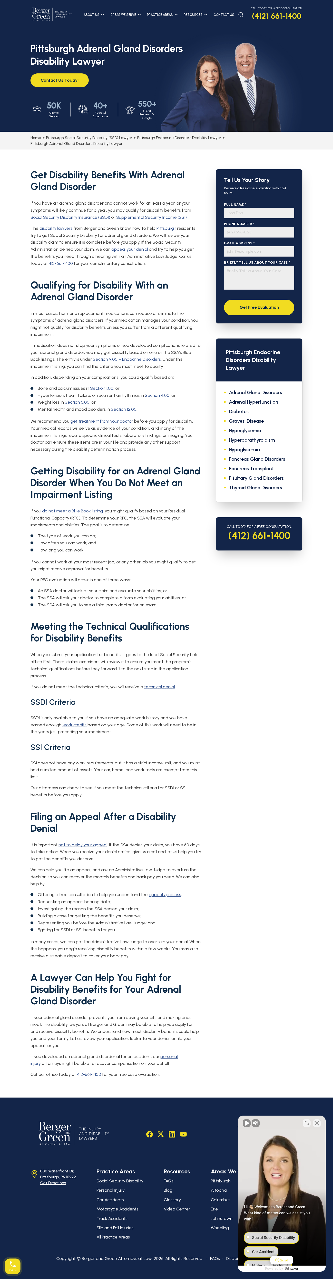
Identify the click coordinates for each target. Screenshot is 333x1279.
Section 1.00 (101, 388)
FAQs (169, 1181)
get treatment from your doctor (101, 421)
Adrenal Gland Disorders (255, 392)
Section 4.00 (157, 395)
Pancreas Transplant (251, 468)
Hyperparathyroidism (252, 440)
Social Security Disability (120, 1181)
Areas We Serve (123, 15)
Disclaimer (236, 1258)
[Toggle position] (307, 1123)
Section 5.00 (77, 402)
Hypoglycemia (244, 449)
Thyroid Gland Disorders (255, 487)
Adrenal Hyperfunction (253, 402)
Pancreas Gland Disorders (257, 459)
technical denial (159, 686)
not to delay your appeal (83, 845)
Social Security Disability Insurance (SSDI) (70, 217)
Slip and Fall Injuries (115, 1227)
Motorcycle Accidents (117, 1209)
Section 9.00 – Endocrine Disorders (127, 359)
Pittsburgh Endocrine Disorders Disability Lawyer (179, 137)
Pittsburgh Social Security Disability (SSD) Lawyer (89, 137)
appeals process (165, 894)
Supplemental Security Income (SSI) (151, 217)
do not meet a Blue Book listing (72, 511)
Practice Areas (160, 15)
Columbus (220, 1199)
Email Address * (239, 243)
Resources (193, 15)
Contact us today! (59, 80)
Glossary (172, 1199)
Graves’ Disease (246, 421)
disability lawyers (55, 228)
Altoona (219, 1190)
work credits (74, 725)
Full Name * (235, 205)
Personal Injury (111, 1190)
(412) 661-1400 (277, 16)
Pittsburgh (166, 228)
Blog (168, 1190)
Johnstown (222, 1218)
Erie (214, 1209)
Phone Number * (239, 224)
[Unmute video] (247, 1123)
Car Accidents (110, 1199)
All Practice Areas (113, 1237)
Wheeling (220, 1227)
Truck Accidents (112, 1218)
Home (35, 137)
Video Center (177, 1209)
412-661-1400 (61, 263)
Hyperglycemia (245, 430)
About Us (91, 15)
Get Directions (53, 1182)
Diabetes (239, 411)
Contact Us (224, 15)
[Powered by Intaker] (291, 1268)
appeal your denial (129, 249)
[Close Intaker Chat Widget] (317, 1123)
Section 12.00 (124, 409)
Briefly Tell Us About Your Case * (257, 262)
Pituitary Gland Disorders (256, 478)
